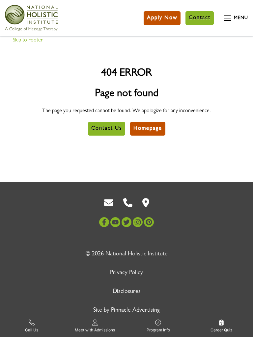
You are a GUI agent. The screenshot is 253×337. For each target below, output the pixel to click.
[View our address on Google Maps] (145, 203)
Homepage (147, 128)
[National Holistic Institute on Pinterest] (149, 222)
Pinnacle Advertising (135, 311)
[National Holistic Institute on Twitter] (126, 222)
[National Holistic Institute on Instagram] (137, 222)
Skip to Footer (28, 40)
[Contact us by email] (108, 203)
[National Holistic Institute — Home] (31, 18)
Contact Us (106, 128)
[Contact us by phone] (127, 203)
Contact (200, 18)
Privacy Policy (126, 273)
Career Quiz (222, 329)
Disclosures (127, 292)
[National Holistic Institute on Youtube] (115, 222)
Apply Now (162, 18)
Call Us (31, 329)
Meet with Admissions (95, 329)
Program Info (158, 329)
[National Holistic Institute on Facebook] (104, 222)
